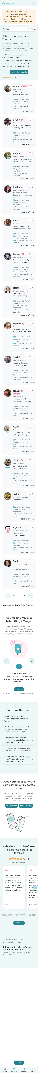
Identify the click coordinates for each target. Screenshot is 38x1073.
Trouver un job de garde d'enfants (15, 939)
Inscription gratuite (19, 72)
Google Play (27, 806)
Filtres (33, 29)
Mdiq (11, 955)
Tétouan (12, 952)
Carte (20, 1063)
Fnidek (5, 955)
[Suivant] (30, 595)
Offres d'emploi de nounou (12, 942)
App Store (12, 806)
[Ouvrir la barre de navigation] (34, 3)
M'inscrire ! (19, 923)
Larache (29, 952)
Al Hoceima (21, 952)
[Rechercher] (4, 29)
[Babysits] (8, 3)
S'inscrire (19, 689)
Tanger (5, 952)
